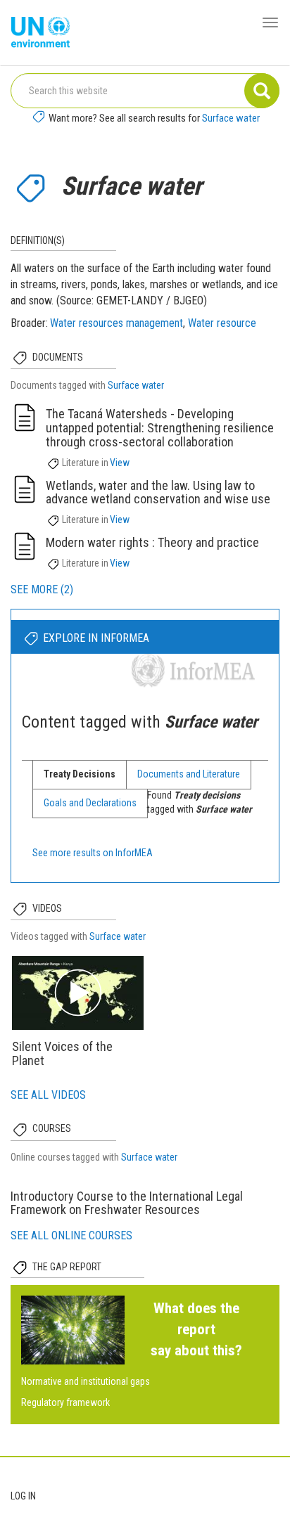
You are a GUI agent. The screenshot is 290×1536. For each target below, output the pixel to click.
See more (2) (42, 589)
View (120, 462)
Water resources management (116, 323)
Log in (23, 1496)
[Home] (40, 33)
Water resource (222, 323)
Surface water (231, 118)
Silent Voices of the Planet (62, 1053)
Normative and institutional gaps (85, 1381)
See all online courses (71, 1235)
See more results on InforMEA (92, 852)
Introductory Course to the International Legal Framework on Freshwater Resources (127, 1203)
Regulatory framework (65, 1402)
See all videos (48, 1095)
